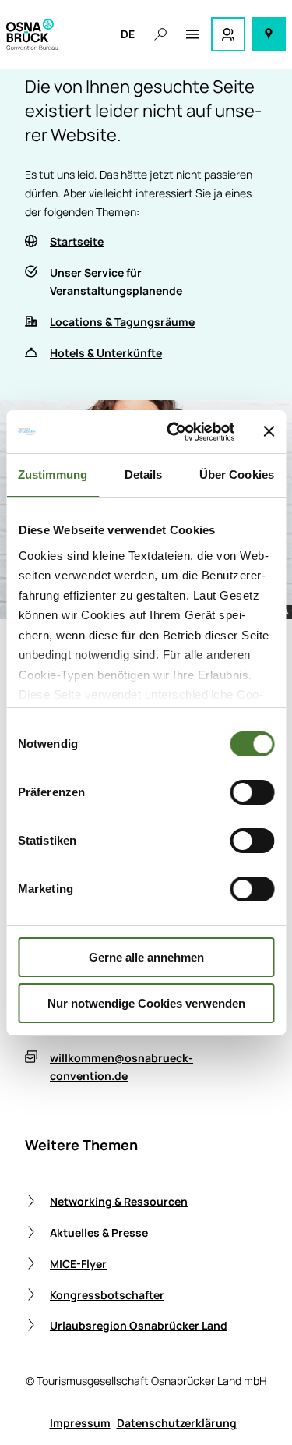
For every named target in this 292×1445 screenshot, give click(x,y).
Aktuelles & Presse (99, 1232)
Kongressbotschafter (107, 1294)
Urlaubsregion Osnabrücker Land (138, 1325)
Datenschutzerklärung (177, 1422)
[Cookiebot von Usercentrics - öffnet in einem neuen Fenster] (174, 432)
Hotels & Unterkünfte (106, 352)
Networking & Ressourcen (119, 1201)
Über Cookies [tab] (236, 474)
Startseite (77, 241)
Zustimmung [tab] (52, 474)
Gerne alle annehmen (146, 957)
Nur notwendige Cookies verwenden (146, 1003)
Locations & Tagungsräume (122, 321)
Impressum (80, 1422)
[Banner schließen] (268, 431)
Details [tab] (144, 474)
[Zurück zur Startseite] (32, 34)
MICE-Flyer (78, 1263)
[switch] (252, 792)
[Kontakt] (228, 34)
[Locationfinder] (269, 34)
